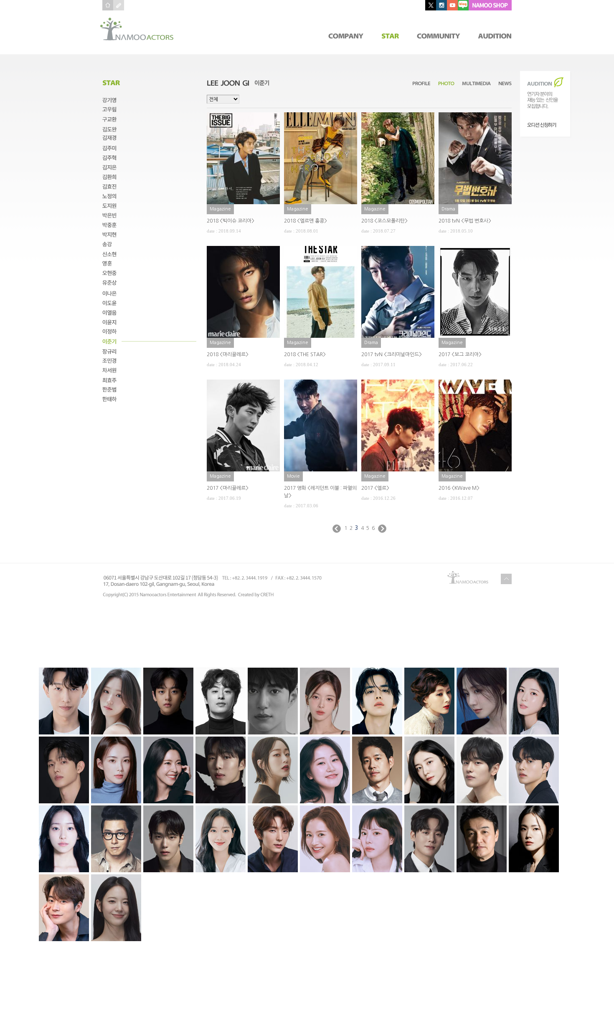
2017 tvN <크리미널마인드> (391, 354)
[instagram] (441, 5)
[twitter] (430, 5)
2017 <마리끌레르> (228, 488)
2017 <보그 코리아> (460, 354)
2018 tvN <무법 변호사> (465, 220)
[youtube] (452, 5)
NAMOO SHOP (490, 5)
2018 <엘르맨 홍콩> (305, 220)
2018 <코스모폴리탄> (384, 220)
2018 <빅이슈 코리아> (230, 220)
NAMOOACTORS (136, 29)
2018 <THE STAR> (305, 354)
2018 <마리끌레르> (228, 354)
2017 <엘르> (375, 488)
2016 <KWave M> (459, 488)
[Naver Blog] (463, 5)
